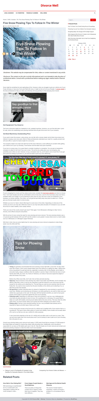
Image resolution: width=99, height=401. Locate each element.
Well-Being (43, 13)
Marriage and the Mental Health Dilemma (56, 384)
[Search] (95, 13)
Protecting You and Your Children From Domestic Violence (82, 29)
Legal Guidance (9, 13)
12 (84, 49)
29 (69, 55)
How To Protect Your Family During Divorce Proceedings (81, 26)
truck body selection (48, 193)
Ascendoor (60, 399)
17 (76, 51)
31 (76, 55)
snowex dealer (60, 89)
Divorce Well (49, 5)
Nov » (74, 59)
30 (73, 55)
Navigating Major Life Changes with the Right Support (81, 31)
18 (80, 51)
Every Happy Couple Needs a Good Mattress (33, 384)
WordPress (74, 399)
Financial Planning (32, 13)
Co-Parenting (20, 13)
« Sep (69, 59)
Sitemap (43, 399)
